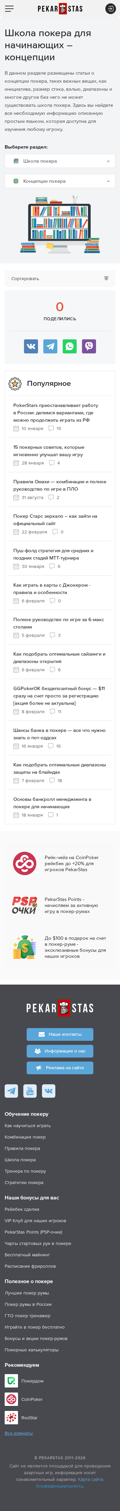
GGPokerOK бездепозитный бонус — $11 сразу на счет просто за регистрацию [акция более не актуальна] (59, 696)
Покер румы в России (28, 1304)
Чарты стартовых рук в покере (38, 1243)
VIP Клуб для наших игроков (35, 1220)
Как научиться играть (28, 1125)
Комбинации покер (25, 1137)
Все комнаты (19, 1433)
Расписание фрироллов (30, 1266)
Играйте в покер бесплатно (35, 1327)
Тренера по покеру (25, 1171)
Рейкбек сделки (22, 1209)
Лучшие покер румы (27, 1292)
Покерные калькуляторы (32, 1349)
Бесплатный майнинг (27, 1254)
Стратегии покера (24, 1182)
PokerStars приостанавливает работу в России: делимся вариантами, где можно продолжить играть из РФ (55, 413)
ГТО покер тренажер (27, 1315)
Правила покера (22, 1148)
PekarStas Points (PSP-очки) (33, 1232)
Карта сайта (90, 1479)
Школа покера (20, 1159)
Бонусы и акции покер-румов (36, 1338)
